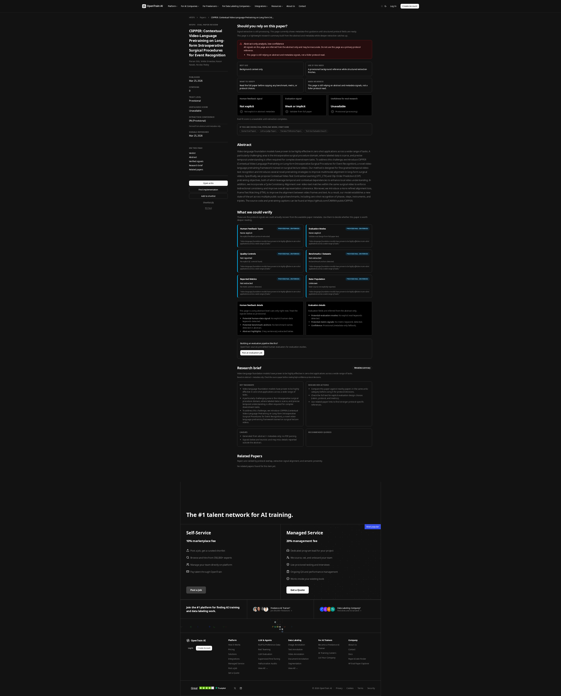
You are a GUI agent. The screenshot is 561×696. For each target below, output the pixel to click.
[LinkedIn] (241, 688)
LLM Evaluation (265, 654)
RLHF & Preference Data (269, 644)
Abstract (193, 157)
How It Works (234, 644)
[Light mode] (382, 6)
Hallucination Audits (267, 663)
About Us (290, 6)
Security (371, 688)
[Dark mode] (385, 6)
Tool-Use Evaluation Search (316, 131)
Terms (360, 688)
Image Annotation (296, 644)
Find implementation (208, 189)
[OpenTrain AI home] (152, 6)
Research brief (196, 165)
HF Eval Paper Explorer (358, 663)
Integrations (260, 6)
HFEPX (192, 17)
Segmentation (294, 663)
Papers (203, 17)
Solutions (232, 654)
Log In (393, 6)
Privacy (339, 688)
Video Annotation (296, 654)
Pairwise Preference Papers (291, 131)
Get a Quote (298, 590)
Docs (350, 654)
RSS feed (208, 208)
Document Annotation (298, 658)
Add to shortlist (208, 196)
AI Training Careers (327, 653)
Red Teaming (264, 649)
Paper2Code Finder (357, 658)
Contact (302, 6)
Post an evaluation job (252, 352)
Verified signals (196, 161)
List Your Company (326, 657)
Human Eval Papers (248, 131)
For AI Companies (189, 6)
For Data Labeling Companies (235, 6)
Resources (276, 6)
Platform (172, 6)
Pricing (231, 649)
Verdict (192, 153)
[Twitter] (235, 688)
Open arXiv (208, 183)
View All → (263, 668)
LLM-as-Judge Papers (268, 131)
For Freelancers (210, 6)
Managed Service (236, 663)
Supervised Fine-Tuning (269, 658)
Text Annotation (295, 649)
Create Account (409, 6)
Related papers (196, 169)
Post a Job (196, 590)
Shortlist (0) (208, 202)
